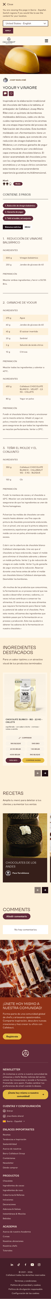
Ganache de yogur (15, 212)
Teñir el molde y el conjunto (19, 218)
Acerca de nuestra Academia (17, 1231)
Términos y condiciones (25, 1281)
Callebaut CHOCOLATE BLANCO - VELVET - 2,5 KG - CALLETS (31, 389)
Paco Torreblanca (20, 873)
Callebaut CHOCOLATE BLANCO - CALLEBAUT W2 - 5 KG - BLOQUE (31, 470)
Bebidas (7, 1218)
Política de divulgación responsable (25, 1289)
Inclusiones (8, 1199)
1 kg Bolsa (35, 749)
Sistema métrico (13, 227)
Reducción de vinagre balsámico (21, 206)
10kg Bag (36, 743)
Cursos (6, 1236)
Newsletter (8, 1163)
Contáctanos (9, 1158)
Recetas (6, 1134)
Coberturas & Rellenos (13, 1195)
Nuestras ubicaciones (13, 1241)
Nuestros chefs (10, 1246)
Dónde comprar (10, 1167)
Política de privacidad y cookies (25, 1285)
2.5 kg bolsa (15, 749)
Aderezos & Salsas (12, 1209)
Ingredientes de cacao (13, 1185)
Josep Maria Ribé (18, 80)
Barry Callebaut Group (14, 1153)
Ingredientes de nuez (13, 1190)
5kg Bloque (16, 743)
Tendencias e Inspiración (14, 1139)
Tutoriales (7, 1250)
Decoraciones (9, 1204)
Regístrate (12, 1036)
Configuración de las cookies (25, 1293)
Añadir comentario (16, 916)
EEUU (27, 227)
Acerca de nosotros (12, 1149)
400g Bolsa (15, 755)
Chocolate (8, 1181)
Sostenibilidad (10, 1144)
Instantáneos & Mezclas (14, 1213)
